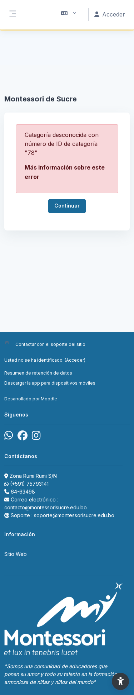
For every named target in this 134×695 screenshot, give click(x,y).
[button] (69, 14)
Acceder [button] (113, 14)
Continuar (67, 206)
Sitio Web (15, 554)
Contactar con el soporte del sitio (50, 344)
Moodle (49, 398)
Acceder (75, 360)
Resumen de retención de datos (38, 373)
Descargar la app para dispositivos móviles (49, 383)
